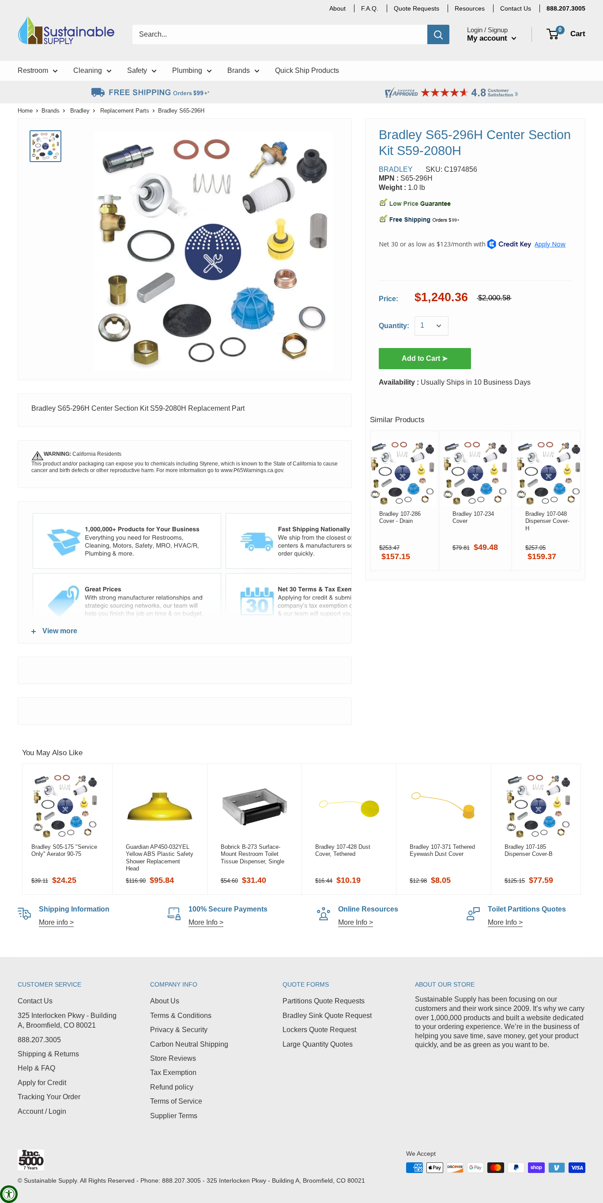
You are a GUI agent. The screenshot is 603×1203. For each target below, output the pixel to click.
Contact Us (35, 1001)
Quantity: (394, 325)
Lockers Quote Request (319, 1029)
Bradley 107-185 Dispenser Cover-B (529, 850)
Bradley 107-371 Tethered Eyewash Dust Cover (442, 850)
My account (488, 38)
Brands (50, 110)
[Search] (438, 34)
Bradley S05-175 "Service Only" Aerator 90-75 (64, 850)
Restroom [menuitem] (33, 70)
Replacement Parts (124, 110)
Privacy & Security (178, 1029)
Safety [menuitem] (137, 70)
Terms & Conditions (180, 1015)
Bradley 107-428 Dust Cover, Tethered (342, 850)
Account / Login (42, 1111)
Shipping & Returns (48, 1054)
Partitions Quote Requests (324, 1001)
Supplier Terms (173, 1116)
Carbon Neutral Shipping (189, 1044)
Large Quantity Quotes (318, 1044)
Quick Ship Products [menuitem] (307, 70)
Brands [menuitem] (238, 70)
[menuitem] (565, 8)
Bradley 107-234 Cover (473, 517)
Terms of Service (176, 1101)
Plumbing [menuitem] (187, 70)
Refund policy (171, 1087)
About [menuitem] (337, 8)
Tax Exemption (173, 1072)
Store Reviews (173, 1058)
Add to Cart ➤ (425, 358)
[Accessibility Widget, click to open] (9, 1194)
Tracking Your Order (49, 1097)
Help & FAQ (36, 1068)
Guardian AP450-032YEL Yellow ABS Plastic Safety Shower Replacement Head (159, 858)
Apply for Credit (42, 1082)
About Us (164, 1001)
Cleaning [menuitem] (87, 70)
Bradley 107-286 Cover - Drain (400, 517)
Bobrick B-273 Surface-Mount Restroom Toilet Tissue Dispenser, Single (252, 854)
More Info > (205, 922)
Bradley (80, 110)
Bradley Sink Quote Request (327, 1015)
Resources (470, 8)
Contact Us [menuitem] (515, 8)
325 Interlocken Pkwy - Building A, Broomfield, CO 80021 (67, 1020)
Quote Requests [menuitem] (416, 8)
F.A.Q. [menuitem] (369, 8)
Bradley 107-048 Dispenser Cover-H (547, 521)
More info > (56, 922)
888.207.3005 (39, 1040)
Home (25, 110)
